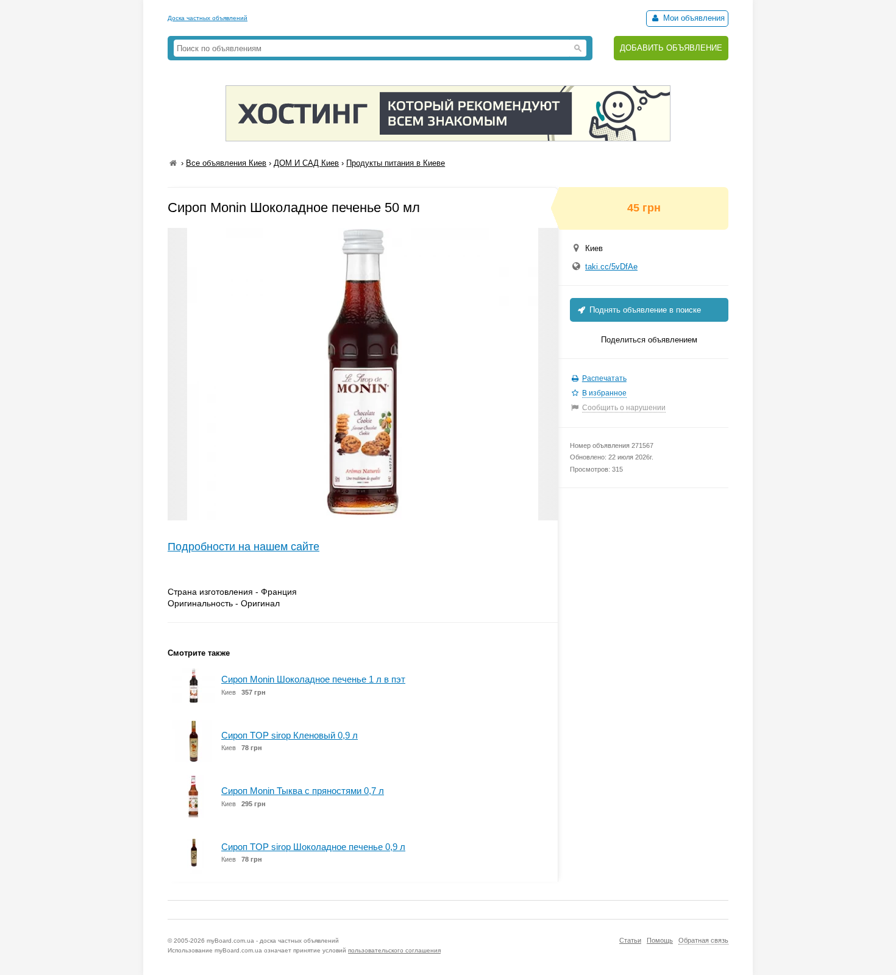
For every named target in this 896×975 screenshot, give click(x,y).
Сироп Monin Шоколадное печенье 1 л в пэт (313, 679)
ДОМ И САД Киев (306, 163)
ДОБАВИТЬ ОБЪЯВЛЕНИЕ (671, 47)
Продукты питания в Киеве (395, 163)
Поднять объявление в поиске (644, 309)
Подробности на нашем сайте (243, 547)
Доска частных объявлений (207, 18)
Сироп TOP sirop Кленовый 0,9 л (289, 735)
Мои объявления (693, 18)
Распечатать (604, 378)
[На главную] (173, 163)
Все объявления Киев (226, 163)
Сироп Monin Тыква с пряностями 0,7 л (302, 790)
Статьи (630, 940)
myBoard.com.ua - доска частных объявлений (273, 940)
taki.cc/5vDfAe (611, 266)
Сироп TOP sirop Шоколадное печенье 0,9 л (313, 847)
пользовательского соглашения (394, 950)
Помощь (660, 940)
